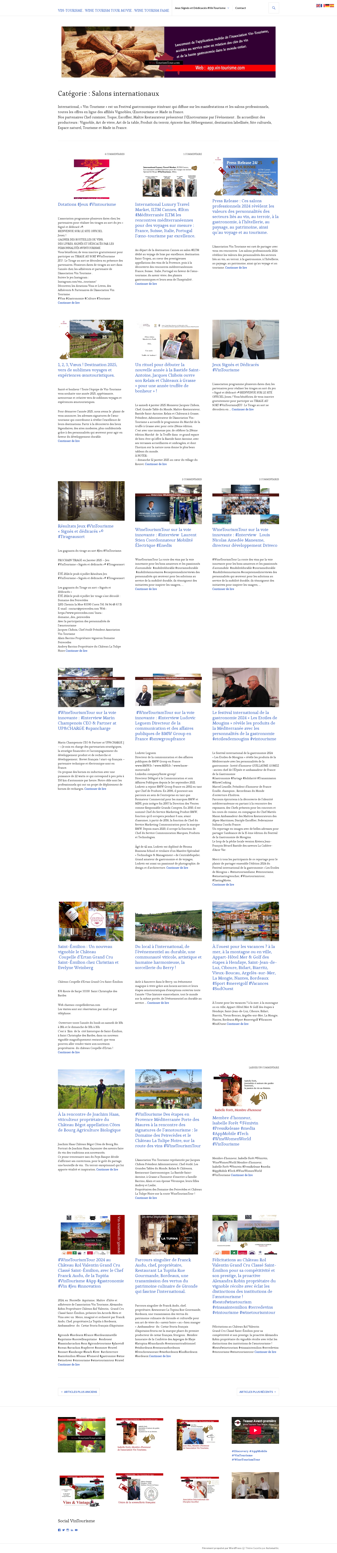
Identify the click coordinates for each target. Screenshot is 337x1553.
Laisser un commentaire (264, 1067)
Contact (240, 7)
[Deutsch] (327, 5)
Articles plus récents (256, 1391)
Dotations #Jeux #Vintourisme (87, 204)
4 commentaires (115, 154)
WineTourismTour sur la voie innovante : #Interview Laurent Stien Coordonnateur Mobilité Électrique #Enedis (166, 537)
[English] (318, 5)
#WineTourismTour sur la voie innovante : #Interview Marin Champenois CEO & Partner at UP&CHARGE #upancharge (87, 720)
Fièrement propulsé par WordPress (222, 1548)
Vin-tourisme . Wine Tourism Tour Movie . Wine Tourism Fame (113, 10)
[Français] (323, 5)
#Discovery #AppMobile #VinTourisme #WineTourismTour (249, 1455)
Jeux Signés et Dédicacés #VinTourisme (200, 7)
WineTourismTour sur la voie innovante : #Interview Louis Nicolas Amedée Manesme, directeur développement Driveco (244, 537)
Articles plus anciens (80, 1391)
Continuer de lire (69, 303)
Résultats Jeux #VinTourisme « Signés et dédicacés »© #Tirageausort (86, 531)
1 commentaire (192, 154)
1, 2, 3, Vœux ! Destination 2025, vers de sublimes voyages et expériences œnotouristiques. (87, 370)
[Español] (332, 5)
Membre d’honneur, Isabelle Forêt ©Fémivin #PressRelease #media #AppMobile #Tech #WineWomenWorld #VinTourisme (235, 1131)
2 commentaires (192, 479)
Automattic (272, 1548)
